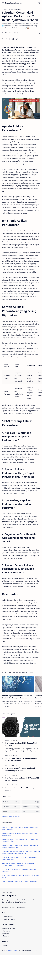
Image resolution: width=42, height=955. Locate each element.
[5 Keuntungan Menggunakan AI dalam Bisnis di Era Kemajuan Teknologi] (18, 684)
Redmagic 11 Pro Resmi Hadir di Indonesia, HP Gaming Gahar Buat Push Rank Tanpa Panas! (21, 852)
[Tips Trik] (14, 785)
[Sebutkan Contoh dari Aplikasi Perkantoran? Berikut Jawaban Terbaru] (21, 108)
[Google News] (21, 907)
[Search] (38, 3)
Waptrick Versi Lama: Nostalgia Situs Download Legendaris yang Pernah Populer (18, 864)
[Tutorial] (15, 740)
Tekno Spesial (10, 3)
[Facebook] (5, 907)
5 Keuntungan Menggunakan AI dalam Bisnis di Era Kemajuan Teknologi (17, 696)
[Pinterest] (12, 907)
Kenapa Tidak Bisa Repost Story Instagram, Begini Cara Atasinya (21, 759)
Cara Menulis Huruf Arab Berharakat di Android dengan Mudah (20, 769)
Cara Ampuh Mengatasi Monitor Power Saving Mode (20, 881)
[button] (35, 3)
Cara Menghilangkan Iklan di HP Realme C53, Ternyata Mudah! (22, 779)
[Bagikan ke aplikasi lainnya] (20, 39)
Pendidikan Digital (9, 919)
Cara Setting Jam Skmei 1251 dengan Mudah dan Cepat (22, 744)
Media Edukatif (8, 917)
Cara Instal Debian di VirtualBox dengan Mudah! (20, 789)
